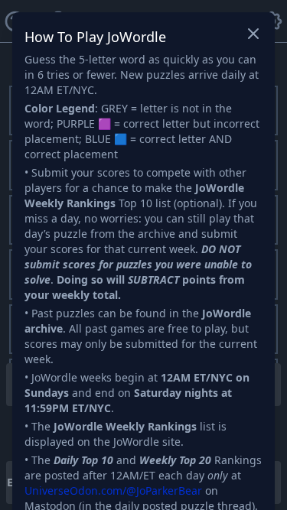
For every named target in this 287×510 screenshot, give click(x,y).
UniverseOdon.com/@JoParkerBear (113, 490)
